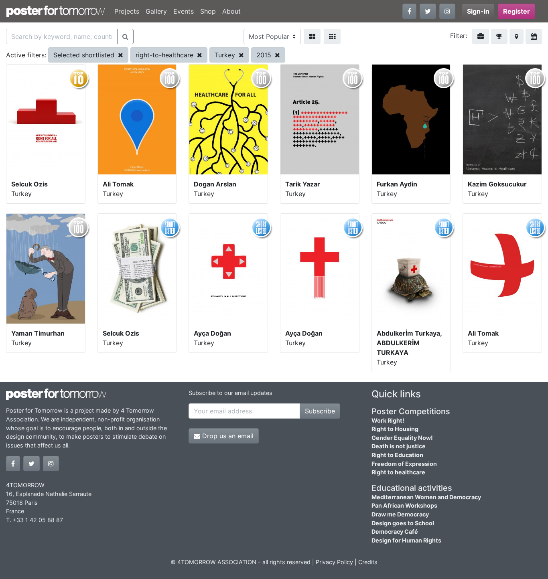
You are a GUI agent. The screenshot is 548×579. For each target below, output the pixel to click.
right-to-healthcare (165, 55)
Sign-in (478, 11)
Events (183, 11)
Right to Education (397, 454)
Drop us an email (227, 436)
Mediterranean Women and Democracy (426, 497)
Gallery (156, 11)
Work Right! (387, 420)
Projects (126, 11)
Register (516, 11)
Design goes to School (402, 523)
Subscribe (320, 411)
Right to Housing (394, 428)
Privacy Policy (334, 562)
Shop (208, 11)
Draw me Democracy (400, 514)
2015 (264, 55)
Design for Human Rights (406, 540)
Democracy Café (394, 531)
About (231, 11)
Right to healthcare (398, 472)
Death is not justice (398, 446)
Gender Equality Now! (402, 437)
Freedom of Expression (404, 463)
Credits (368, 562)
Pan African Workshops (404, 505)
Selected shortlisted (84, 55)
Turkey (226, 55)
